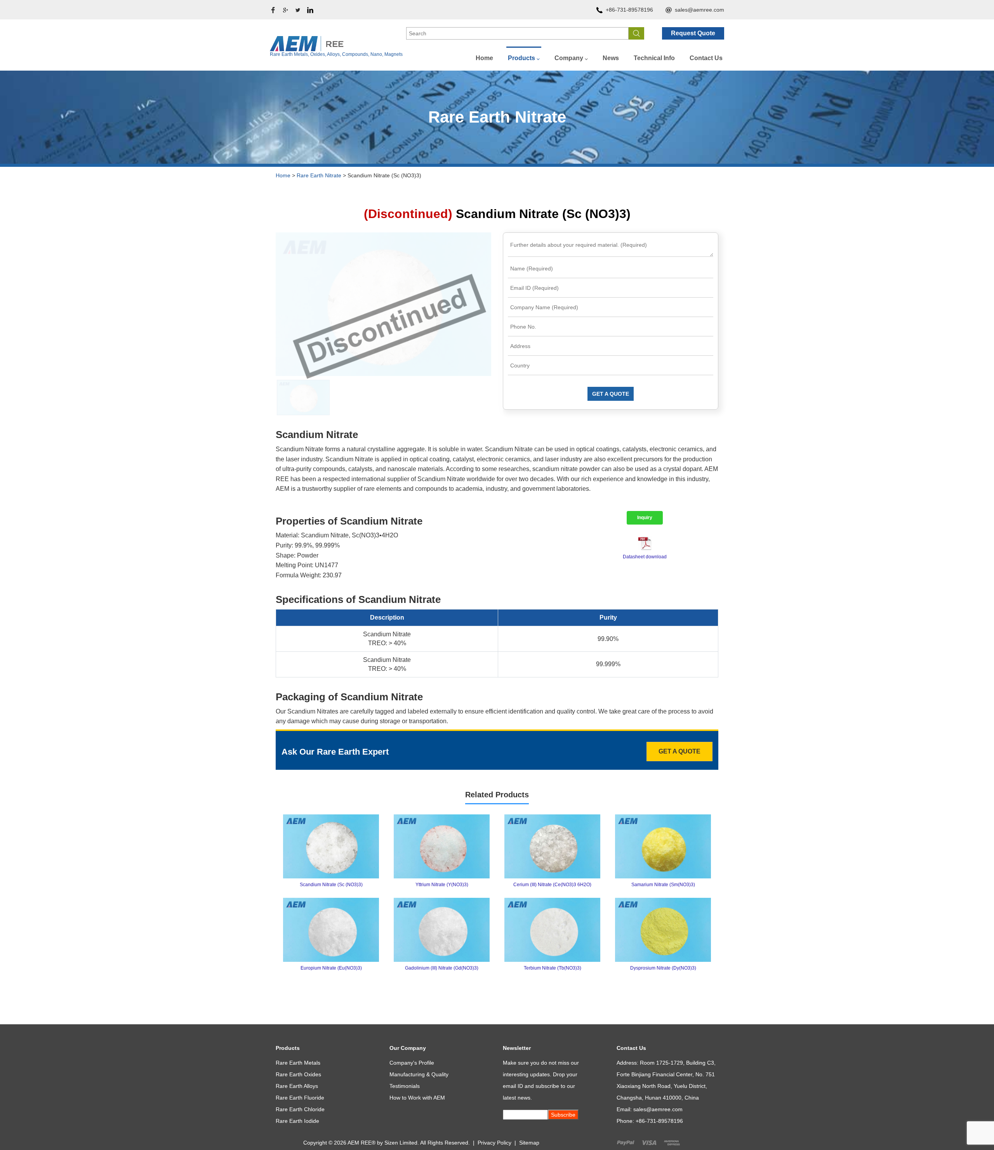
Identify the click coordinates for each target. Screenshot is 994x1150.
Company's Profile (411, 1063)
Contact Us (706, 58)
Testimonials (404, 1086)
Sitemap (529, 1143)
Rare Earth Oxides (298, 1074)
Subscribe (563, 1115)
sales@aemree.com (699, 10)
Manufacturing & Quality (418, 1074)
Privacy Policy (494, 1143)
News (611, 58)
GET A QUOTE (610, 394)
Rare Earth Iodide (297, 1121)
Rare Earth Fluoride (300, 1098)
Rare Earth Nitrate (319, 175)
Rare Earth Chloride (300, 1109)
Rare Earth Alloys (297, 1086)
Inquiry (644, 517)
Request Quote (693, 33)
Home (484, 58)
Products (521, 58)
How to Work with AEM (417, 1098)
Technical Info (654, 58)
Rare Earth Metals (298, 1063)
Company (568, 58)
